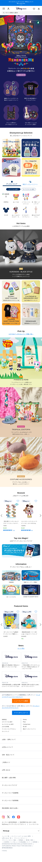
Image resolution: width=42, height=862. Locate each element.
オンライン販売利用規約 (9, 822)
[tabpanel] (21, 3)
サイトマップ (5, 731)
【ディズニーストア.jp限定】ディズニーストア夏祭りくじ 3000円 (11, 633)
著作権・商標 (29, 840)
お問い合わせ (6, 770)
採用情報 (35, 842)
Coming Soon (26, 724)
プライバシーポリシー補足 (9, 840)
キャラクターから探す (29, 189)
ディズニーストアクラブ (9, 785)
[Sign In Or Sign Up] (8, 9)
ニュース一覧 (5, 836)
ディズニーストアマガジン (9, 729)
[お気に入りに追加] (18, 501)
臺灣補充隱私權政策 (7, 847)
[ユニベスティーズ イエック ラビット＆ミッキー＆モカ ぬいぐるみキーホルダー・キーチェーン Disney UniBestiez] (29, 510)
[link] (1, 515)
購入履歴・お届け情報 (9, 777)
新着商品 (4, 719)
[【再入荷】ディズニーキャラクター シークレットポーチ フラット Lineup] (11, 510)
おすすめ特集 (5, 726)
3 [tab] (23, 5)
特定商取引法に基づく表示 (28, 822)
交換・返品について (8, 754)
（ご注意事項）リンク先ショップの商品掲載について (16, 842)
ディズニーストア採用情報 (10, 800)
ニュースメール (33, 824)
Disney (25, 719)
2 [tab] (22, 5)
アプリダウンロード (21, 713)
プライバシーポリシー (20, 838)
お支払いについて (7, 747)
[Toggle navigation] (3, 9)
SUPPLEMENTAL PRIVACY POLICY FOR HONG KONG (17, 846)
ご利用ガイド (6, 762)
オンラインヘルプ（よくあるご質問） (21, 836)
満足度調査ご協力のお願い (10, 808)
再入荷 (24, 726)
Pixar (24, 722)
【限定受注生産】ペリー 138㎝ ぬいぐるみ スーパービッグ (29, 633)
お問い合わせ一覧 (6, 838)
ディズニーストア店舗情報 (10, 793)
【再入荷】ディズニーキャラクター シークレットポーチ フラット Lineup (11, 522)
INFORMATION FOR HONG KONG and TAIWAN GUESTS (17, 844)
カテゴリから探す (13, 189)
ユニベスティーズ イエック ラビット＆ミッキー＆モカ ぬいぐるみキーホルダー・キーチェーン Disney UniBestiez (29, 522)
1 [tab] (20, 5)
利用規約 (21, 840)
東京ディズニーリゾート (29, 729)
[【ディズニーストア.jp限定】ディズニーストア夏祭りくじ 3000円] (11, 621)
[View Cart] (39, 9)
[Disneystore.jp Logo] (21, 8)
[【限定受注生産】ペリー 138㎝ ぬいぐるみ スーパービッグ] (29, 621)
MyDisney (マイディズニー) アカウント (14, 824)
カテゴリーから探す (7, 722)
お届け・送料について (9, 739)
